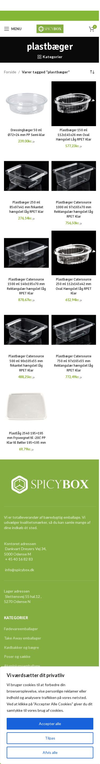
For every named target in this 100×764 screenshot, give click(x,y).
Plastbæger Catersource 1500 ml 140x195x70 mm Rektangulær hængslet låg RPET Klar (26, 286)
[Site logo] (50, 28)
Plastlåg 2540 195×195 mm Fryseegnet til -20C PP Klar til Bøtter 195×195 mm (26, 438)
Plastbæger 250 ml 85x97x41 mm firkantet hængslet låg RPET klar (26, 207)
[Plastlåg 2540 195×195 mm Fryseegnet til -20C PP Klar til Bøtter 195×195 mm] (26, 407)
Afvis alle (50, 752)
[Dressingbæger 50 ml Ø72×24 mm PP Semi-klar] (26, 103)
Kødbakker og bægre (21, 647)
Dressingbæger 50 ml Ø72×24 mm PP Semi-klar (26, 132)
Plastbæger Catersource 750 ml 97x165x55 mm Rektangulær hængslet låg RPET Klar (73, 363)
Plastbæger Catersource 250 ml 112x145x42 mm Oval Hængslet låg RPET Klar (73, 286)
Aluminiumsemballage (22, 665)
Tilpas (50, 738)
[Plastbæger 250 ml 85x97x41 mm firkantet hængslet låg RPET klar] (26, 176)
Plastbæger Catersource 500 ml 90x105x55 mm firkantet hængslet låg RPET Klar (26, 363)
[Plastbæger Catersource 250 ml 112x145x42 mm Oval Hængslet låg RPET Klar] (73, 253)
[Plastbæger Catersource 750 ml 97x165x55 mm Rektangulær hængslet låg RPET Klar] (73, 329)
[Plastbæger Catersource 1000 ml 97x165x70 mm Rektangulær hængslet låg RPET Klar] (73, 176)
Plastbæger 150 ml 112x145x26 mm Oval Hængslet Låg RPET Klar (73, 135)
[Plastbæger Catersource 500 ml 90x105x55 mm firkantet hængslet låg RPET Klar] (26, 329)
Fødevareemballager (21, 628)
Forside (10, 72)
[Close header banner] (93, 5)
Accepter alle (50, 723)
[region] (50, 715)
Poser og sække (17, 656)
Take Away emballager (22, 638)
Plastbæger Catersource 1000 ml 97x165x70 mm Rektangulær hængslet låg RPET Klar (73, 209)
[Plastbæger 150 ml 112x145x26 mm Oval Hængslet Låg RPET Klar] (73, 103)
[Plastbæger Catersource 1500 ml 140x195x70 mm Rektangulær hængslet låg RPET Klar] (26, 253)
